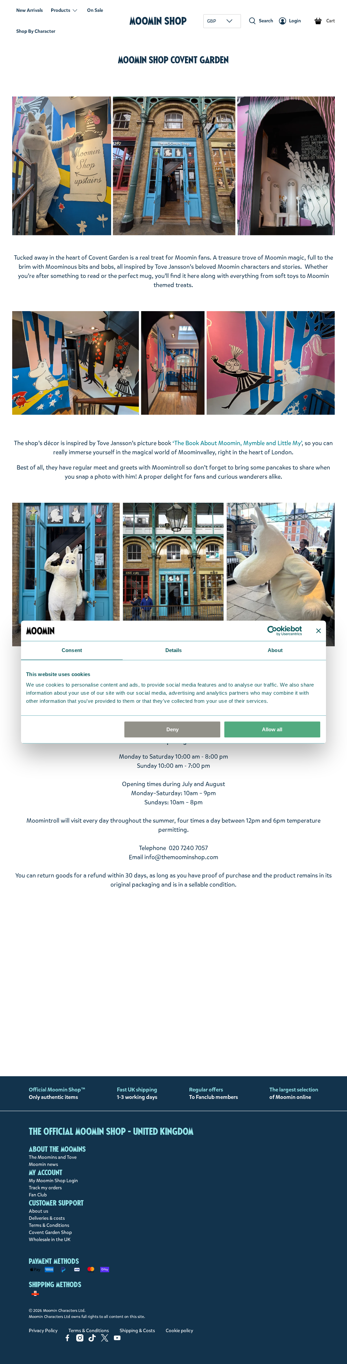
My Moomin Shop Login (53, 1180)
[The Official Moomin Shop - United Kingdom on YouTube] (117, 1340)
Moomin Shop (158, 20)
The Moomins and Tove (53, 1157)
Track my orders (45, 1188)
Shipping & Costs (137, 1330)
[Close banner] (318, 630)
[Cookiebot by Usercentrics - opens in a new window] (272, 631)
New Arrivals (29, 10)
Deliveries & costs (47, 1218)
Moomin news (43, 1164)
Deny (172, 729)
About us (38, 1211)
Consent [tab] (72, 650)
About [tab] (275, 650)
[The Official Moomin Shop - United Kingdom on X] (104, 1340)
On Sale (95, 10)
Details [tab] (173, 650)
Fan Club (38, 1195)
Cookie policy (179, 1330)
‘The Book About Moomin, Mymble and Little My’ (237, 443)
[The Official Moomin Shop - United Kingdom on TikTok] (92, 1340)
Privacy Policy (43, 1330)
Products (60, 10)
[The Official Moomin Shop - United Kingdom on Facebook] (67, 1340)
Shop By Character (35, 31)
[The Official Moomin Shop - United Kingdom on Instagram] (80, 1340)
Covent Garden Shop (50, 1232)
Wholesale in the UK (49, 1239)
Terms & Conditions (49, 1225)
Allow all (272, 729)
